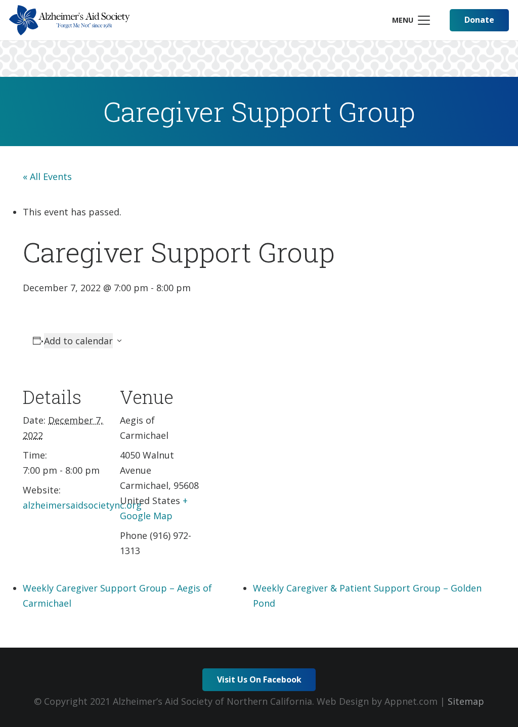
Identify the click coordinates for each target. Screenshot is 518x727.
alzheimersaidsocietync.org (82, 505)
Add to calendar (78, 341)
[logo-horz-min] (69, 20)
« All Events (47, 176)
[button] (410, 20)
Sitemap (466, 701)
